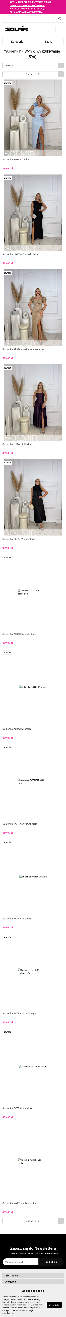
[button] (33, 1275)
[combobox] (33, 65)
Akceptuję (54, 1305)
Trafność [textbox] (8, 65)
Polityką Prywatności (11, 1299)
